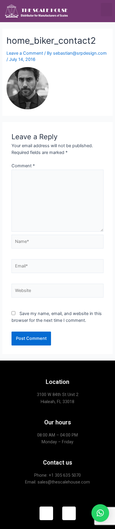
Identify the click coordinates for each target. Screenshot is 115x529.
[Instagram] (69, 513)
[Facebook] (46, 513)
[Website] (58, 291)
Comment (23, 165)
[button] (106, 9)
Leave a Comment (24, 53)
